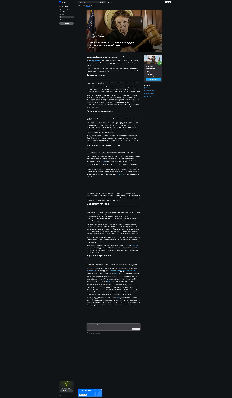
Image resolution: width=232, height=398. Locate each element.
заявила (113, 220)
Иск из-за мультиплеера (149, 90)
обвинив (120, 174)
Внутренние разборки (149, 95)
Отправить (135, 329)
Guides (93, 5)
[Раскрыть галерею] (114, 79)
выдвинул (109, 281)
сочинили (104, 161)
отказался (118, 297)
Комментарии (147, 96)
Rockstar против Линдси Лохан (151, 92)
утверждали (135, 245)
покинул (115, 273)
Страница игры (153, 79)
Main (79, 5)
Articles (88, 5)
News (83, 5)
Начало (146, 87)
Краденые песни (148, 88)
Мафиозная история (149, 93)
